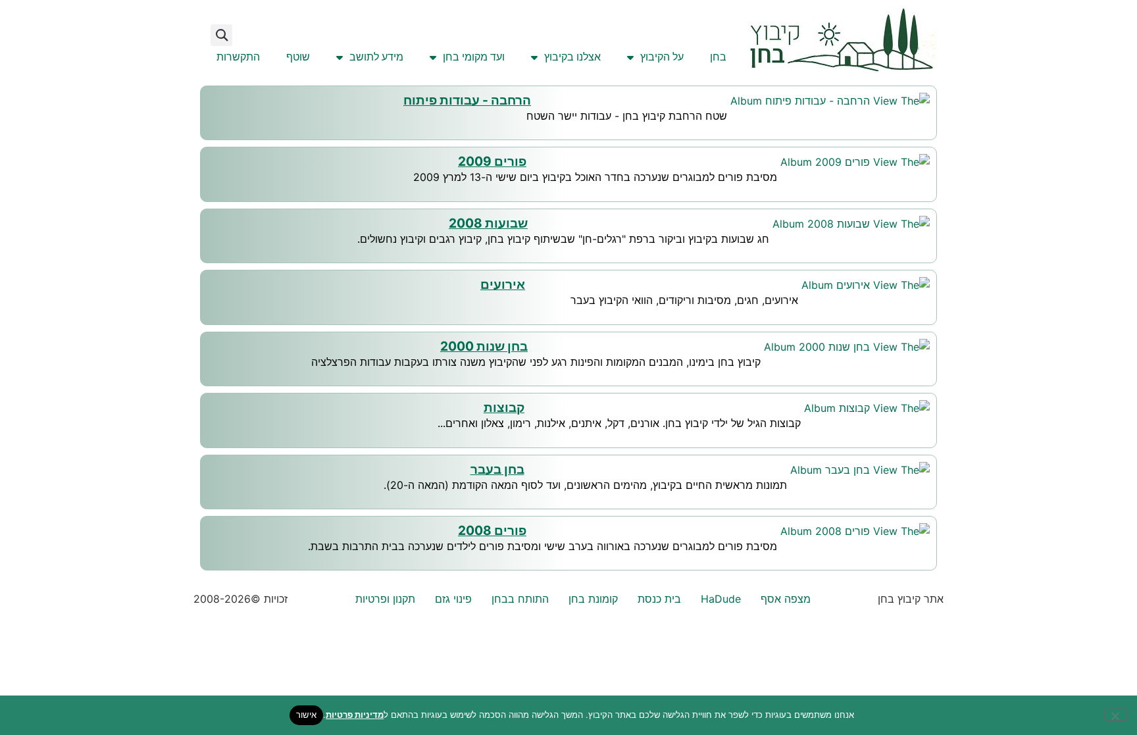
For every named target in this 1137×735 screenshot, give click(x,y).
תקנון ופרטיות (385, 598)
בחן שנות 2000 (484, 346)
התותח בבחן (520, 598)
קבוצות (504, 407)
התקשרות (238, 57)
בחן (718, 57)
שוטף (298, 57)
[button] (221, 35)
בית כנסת (659, 598)
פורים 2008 (492, 530)
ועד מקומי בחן (474, 57)
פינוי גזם (453, 598)
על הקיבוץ (662, 57)
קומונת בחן (593, 598)
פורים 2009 (492, 161)
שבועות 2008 (488, 223)
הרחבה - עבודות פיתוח (467, 100)
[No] (1116, 715)
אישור (306, 714)
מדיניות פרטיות (355, 714)
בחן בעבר (497, 469)
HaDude (721, 598)
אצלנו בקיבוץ (572, 57)
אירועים (502, 284)
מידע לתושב (376, 57)
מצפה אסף (786, 598)
